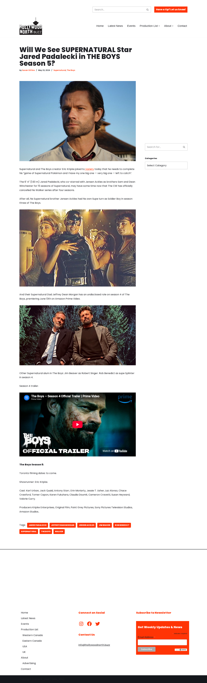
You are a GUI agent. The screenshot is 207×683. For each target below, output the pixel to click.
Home (100, 25)
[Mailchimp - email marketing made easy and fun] (181, 650)
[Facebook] (89, 624)
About (24, 657)
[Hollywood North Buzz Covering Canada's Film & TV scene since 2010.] (30, 26)
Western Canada (32, 635)
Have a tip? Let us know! (171, 9)
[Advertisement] (166, 91)
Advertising (29, 663)
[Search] (147, 10)
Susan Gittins (28, 70)
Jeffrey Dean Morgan (62, 525)
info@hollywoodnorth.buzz (94, 645)
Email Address (146, 637)
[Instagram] (81, 624)
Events (131, 25)
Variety (89, 169)
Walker (59, 531)
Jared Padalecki (38, 525)
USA (24, 646)
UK (24, 652)
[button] (159, 26)
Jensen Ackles (86, 525)
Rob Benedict (122, 525)
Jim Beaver (104, 525)
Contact (182, 25)
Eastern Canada (32, 641)
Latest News (115, 25)
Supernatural (59, 70)
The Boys (71, 70)
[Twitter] (97, 624)
